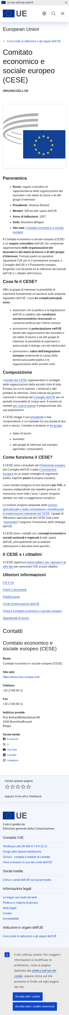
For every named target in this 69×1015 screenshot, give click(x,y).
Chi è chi (8, 582)
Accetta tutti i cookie (27, 996)
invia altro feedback (28, 796)
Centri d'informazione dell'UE (21, 603)
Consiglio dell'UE (44, 397)
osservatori (11, 522)
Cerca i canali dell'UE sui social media (27, 879)
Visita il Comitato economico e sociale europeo (32, 611)
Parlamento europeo (52, 465)
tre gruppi (56, 425)
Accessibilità (11, 918)
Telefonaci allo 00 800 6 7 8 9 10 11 (25, 846)
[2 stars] (10, 786)
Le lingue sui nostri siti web (20, 897)
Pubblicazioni (11, 596)
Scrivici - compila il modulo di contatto (26, 856)
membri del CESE (15, 380)
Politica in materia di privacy (20, 902)
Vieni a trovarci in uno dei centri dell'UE (27, 862)
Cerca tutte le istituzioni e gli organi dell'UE (34, 41)
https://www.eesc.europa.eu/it (21, 676)
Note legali (9, 908)
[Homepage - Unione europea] (21, 13)
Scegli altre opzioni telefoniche (22, 851)
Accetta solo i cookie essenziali (34, 1006)
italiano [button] (44, 13)
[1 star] (7, 786)
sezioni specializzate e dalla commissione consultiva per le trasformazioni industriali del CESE (33, 509)
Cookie (7, 913)
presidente (37, 417)
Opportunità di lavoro (16, 618)
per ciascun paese (24, 405)
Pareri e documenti (15, 589)
